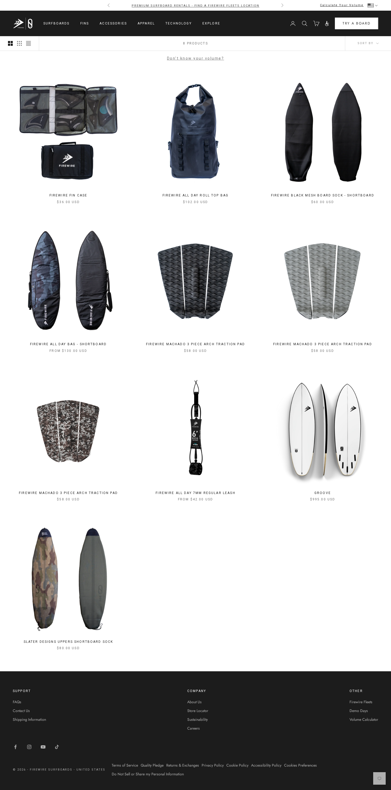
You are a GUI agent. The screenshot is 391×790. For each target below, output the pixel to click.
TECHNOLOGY (178, 23)
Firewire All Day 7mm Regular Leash (195, 493)
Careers (193, 728)
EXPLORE (211, 23)
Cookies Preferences (300, 765)
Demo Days (359, 710)
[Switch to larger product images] (10, 43)
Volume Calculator (364, 719)
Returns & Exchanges (182, 765)
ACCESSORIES (113, 23)
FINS (84, 23)
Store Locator (197, 710)
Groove (322, 493)
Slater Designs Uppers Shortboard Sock (68, 642)
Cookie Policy (237, 765)
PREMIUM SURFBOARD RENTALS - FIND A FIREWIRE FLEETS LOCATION (195, 5)
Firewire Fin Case (68, 195)
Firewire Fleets (361, 702)
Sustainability (197, 719)
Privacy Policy (213, 765)
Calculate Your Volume (342, 5)
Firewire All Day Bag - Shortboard (68, 344)
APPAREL (146, 23)
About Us (194, 702)
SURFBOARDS (56, 23)
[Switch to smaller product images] (19, 43)
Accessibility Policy (266, 765)
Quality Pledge (152, 765)
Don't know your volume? (195, 58)
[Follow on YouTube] (43, 747)
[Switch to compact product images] (28, 43)
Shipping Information (29, 719)
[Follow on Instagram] (29, 747)
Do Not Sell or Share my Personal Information (148, 774)
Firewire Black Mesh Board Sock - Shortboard (322, 195)
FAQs (17, 702)
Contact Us (21, 710)
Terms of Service (125, 765)
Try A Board (357, 23)
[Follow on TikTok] (57, 747)
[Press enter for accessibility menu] (327, 23)
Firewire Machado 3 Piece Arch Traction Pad (195, 344)
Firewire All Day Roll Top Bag (196, 195)
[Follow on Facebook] (15, 747)
